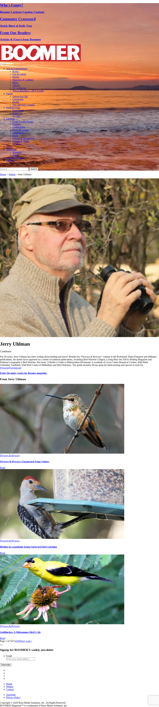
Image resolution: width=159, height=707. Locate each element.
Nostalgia (17, 152)
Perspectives (18, 132)
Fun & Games (19, 74)
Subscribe (5, 665)
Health (15, 102)
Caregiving (17, 99)
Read (2, 467)
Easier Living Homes (22, 121)
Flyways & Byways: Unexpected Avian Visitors (24, 461)
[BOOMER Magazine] (40, 60)
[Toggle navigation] (1, 64)
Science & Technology (23, 138)
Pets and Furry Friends (23, 105)
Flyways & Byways (10, 455)
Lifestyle (10, 118)
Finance (16, 124)
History (16, 155)
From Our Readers (15, 158)
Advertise (11, 694)
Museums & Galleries (23, 79)
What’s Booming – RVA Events (28, 91)
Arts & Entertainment (16, 68)
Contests (10, 160)
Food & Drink (13, 107)
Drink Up (17, 113)
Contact (10, 689)
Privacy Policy (13, 697)
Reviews (16, 144)
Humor (15, 77)
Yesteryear (11, 149)
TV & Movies (19, 88)
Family (9, 93)
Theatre (16, 85)
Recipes (16, 116)
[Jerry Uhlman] (62, 452)
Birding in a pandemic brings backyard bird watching (28, 547)
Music (15, 82)
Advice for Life (20, 96)
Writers (12, 174)
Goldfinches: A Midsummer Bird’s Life (20, 632)
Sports (15, 135)
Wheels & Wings (20, 141)
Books (15, 71)
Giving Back (18, 127)
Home (3, 174)
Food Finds (18, 110)
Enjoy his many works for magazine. (23, 373)
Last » (29, 641)
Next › (23, 641)
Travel (9, 146)
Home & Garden (20, 130)
